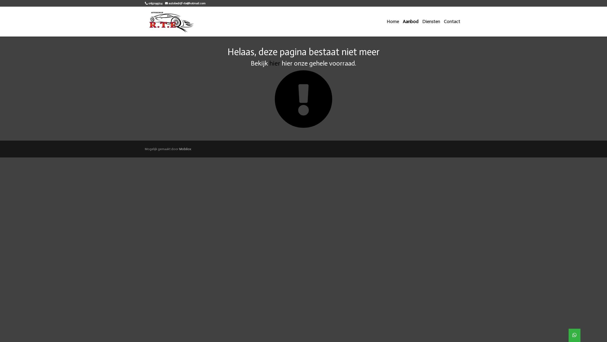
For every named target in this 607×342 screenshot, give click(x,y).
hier (274, 63)
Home (393, 21)
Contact (452, 21)
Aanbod (410, 21)
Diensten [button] (431, 21)
